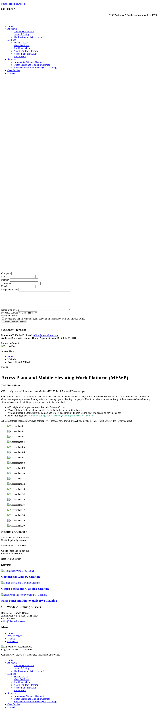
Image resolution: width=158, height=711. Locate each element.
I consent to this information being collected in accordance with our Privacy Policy (44, 318)
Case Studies (13, 70)
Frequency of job (9, 289)
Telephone (6, 283)
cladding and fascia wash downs (78, 415)
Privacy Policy (14, 636)
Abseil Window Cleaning (26, 51)
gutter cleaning (54, 415)
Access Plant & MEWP (25, 53)
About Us (12, 28)
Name (4, 276)
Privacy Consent (9, 315)
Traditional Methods (23, 48)
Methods (11, 40)
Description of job (10, 310)
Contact (11, 73)
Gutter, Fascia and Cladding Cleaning (32, 65)
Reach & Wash (21, 42)
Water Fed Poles (21, 45)
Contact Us (12, 641)
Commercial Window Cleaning (29, 62)
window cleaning (37, 415)
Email (4, 286)
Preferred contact (9, 312)
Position (5, 280)
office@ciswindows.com (13, 3)
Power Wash (20, 56)
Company (6, 273)
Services (11, 59)
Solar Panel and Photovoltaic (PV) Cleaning (35, 67)
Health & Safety (21, 34)
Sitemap (11, 638)
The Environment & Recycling (29, 37)
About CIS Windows (24, 31)
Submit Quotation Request (14, 322)
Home (10, 26)
